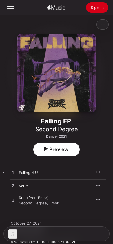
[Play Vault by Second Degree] (13, 185)
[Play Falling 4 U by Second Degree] (13, 172)
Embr (54, 203)
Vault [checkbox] (23, 186)
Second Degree (56, 129)
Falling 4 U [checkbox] (28, 172)
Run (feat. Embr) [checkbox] (34, 197)
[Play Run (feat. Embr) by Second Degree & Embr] (13, 200)
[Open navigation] (10, 7)
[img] (56, 7)
